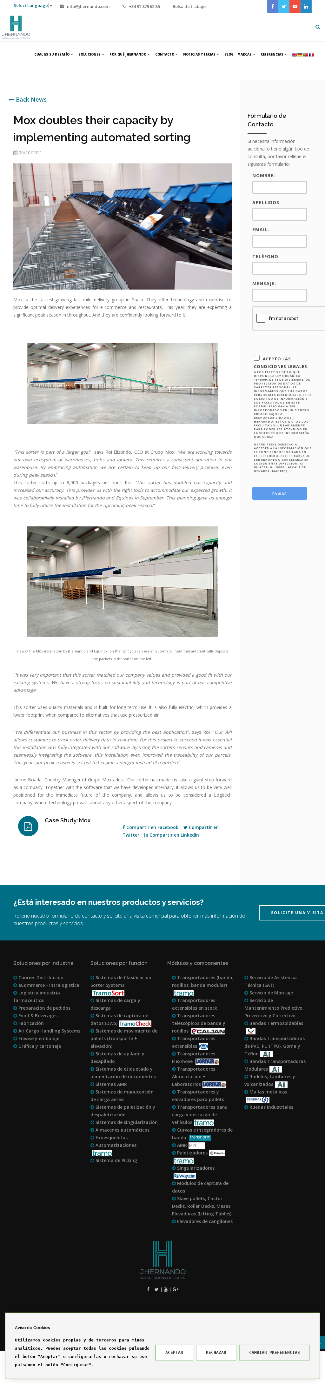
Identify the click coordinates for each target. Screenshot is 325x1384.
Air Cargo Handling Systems (48, 1031)
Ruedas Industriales (270, 1107)
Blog (229, 54)
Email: (260, 229)
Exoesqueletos (111, 1137)
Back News (30, 99)
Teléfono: (266, 256)
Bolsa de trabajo (189, 6)
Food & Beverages (37, 1016)
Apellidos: (266, 202)
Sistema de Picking (115, 1160)
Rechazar (216, 1352)
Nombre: (263, 175)
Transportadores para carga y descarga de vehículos (199, 1114)
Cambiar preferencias (274, 1352)
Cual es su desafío (52, 54)
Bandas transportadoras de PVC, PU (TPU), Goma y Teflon (274, 1046)
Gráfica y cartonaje (39, 1046)
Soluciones (89, 54)
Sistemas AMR (110, 1084)
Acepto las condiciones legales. (283, 414)
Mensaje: (264, 283)
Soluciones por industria (43, 963)
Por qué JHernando (127, 54)
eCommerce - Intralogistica (48, 985)
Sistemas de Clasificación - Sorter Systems (122, 981)
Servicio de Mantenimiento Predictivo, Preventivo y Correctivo (274, 1008)
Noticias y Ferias (199, 54)
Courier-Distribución (40, 977)
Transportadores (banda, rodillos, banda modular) (203, 981)
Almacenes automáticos (121, 1130)
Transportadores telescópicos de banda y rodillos (198, 1023)
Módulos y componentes (197, 963)
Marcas (244, 54)
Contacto (164, 54)
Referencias (272, 54)
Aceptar (174, 1352)
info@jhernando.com (88, 6)
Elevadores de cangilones (204, 1221)
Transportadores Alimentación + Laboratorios (193, 1076)
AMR (181, 1145)
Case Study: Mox (67, 820)
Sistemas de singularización (126, 1122)
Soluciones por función (119, 963)
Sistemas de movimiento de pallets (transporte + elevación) (123, 1038)
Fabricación (30, 1023)
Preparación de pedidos (43, 1008)
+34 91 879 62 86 (144, 6)
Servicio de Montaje (270, 993)
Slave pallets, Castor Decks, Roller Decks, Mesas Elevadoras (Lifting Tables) (201, 1206)
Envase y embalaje (38, 1038)
